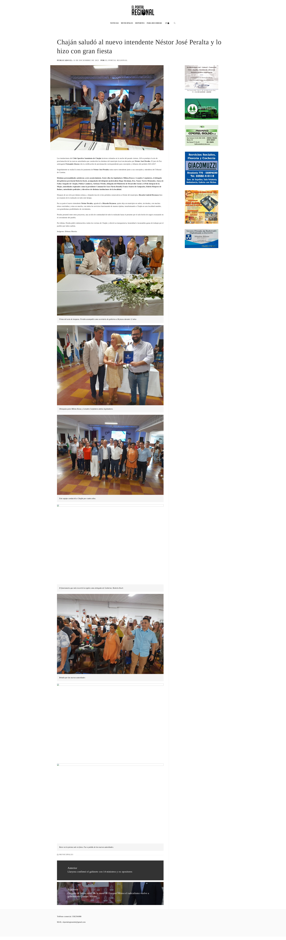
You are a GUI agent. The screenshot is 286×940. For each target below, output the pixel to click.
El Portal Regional (116, 60)
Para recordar (154, 23)
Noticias (114, 23)
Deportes (140, 23)
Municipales (127, 23)
